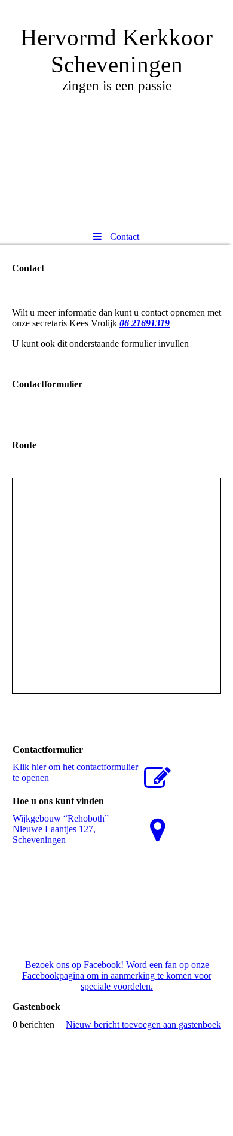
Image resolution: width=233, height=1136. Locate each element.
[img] (116, 110)
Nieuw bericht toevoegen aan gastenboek (143, 1024)
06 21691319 (144, 323)
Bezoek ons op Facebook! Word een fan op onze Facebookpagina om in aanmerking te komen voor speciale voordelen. (116, 975)
